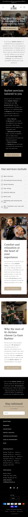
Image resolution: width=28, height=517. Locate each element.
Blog (4, 443)
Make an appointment (10, 28)
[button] (3, 7)
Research (6, 425)
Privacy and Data (8, 432)
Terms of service (14, 513)
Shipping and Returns (10, 436)
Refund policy (20, 511)
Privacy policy (13, 511)
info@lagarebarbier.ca (9, 482)
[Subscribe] (23, 413)
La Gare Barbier (13, 509)
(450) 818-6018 (7, 480)
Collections (7, 429)
